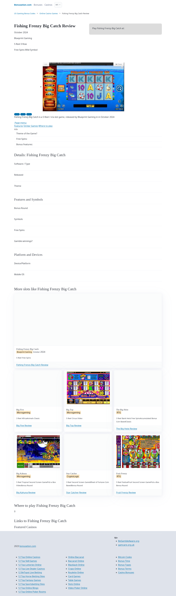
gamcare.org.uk (126, 544)
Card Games (74, 576)
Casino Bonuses (126, 572)
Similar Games (31, 126)
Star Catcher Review (76, 492)
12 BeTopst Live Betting (30, 572)
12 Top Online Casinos (29, 557)
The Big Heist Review (126, 428)
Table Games (74, 580)
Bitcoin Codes (125, 557)
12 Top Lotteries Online (29, 564)
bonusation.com (28, 546)
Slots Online (74, 584)
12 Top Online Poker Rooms (32, 591)
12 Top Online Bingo (28, 588)
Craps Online (74, 568)
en (57, 4)
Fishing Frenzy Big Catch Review (32, 364)
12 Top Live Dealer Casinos (31, 568)
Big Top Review (73, 425)
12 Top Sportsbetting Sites (31, 584)
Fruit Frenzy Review (126, 492)
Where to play (45, 126)
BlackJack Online (76, 564)
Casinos (48, 4)
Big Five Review (24, 425)
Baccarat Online (76, 561)
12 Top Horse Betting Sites (31, 576)
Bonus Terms (124, 568)
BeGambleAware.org (128, 541)
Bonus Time (124, 561)
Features (18, 126)
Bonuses (38, 4)
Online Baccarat (76, 557)
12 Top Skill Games (27, 561)
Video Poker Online (77, 588)
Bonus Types (124, 564)
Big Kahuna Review (25, 492)
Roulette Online (76, 572)
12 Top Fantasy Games (29, 580)
